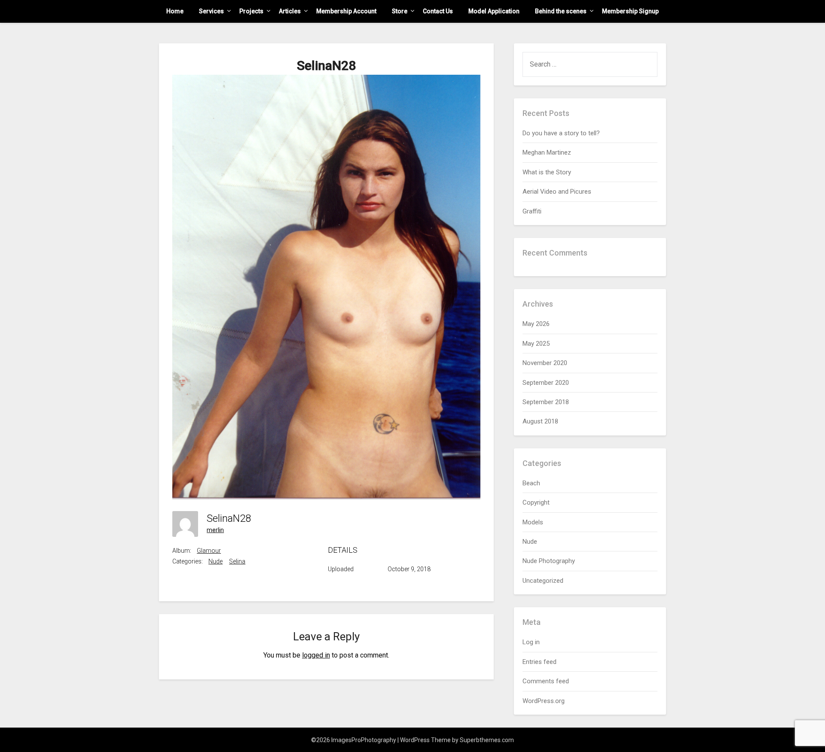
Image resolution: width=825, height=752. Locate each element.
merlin (215, 530)
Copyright (536, 502)
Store (399, 11)
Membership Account (346, 11)
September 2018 (545, 402)
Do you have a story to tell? (561, 133)
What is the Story (546, 172)
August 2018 (540, 421)
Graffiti (531, 211)
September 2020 (545, 383)
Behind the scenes (561, 11)
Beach (531, 483)
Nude (215, 561)
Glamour (209, 550)
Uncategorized (542, 581)
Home (174, 11)
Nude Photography (548, 561)
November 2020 (544, 363)
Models (532, 522)
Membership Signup (630, 11)
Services (211, 11)
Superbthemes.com (487, 740)
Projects (251, 11)
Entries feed (539, 662)
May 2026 (536, 324)
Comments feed (545, 681)
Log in (531, 642)
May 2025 (536, 343)
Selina (237, 561)
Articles (290, 11)
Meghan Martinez (546, 152)
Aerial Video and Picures (556, 191)
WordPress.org (543, 701)
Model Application (493, 11)
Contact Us (438, 11)
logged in (316, 655)
